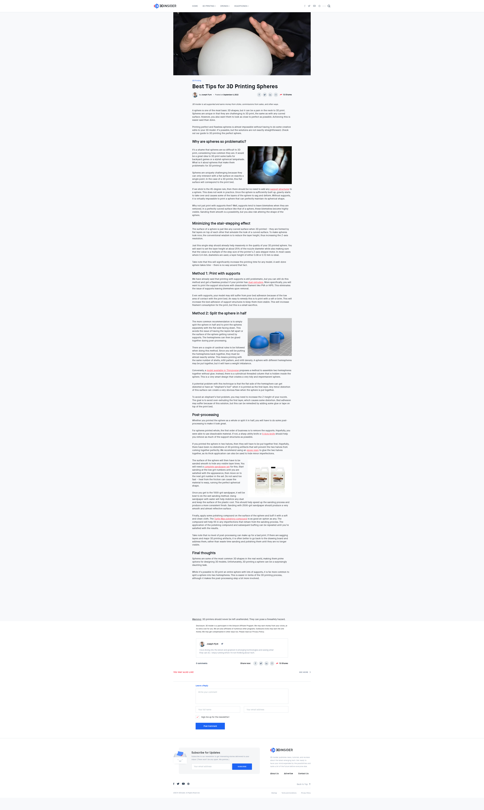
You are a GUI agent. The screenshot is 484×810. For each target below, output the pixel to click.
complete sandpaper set (217, 466)
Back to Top (302, 784)
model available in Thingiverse (223, 370)
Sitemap (274, 793)
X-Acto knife (268, 433)
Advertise (288, 773)
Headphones (240, 6)
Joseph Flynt (206, 95)
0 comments (201, 663)
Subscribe (242, 766)
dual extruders (255, 282)
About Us (274, 773)
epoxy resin (253, 450)
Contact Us (303, 773)
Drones (224, 6)
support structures (279, 189)
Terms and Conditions (289, 793)
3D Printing (208, 6)
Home (195, 6)
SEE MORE (303, 672)
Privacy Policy (306, 793)
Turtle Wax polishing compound (230, 518)
